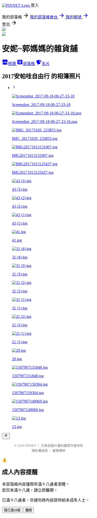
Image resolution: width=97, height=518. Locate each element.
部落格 (29, 64)
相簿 (12, 64)
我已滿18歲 (12, 510)
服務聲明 (58, 450)
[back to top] (6, 436)
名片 (46, 64)
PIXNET (30, 445)
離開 (28, 510)
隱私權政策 (40, 450)
